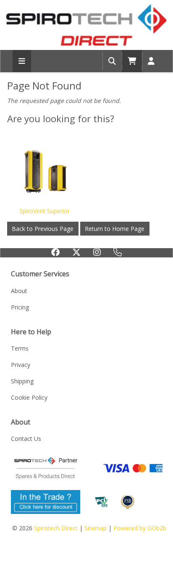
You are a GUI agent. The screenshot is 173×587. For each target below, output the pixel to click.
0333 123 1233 (117, 255)
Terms (20, 348)
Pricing (20, 307)
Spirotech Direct (56, 528)
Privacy (20, 365)
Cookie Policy (29, 397)
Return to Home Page (114, 229)
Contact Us (26, 439)
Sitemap (95, 528)
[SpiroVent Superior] (44, 171)
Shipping (22, 381)
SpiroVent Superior (44, 211)
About (19, 291)
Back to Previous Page (42, 229)
